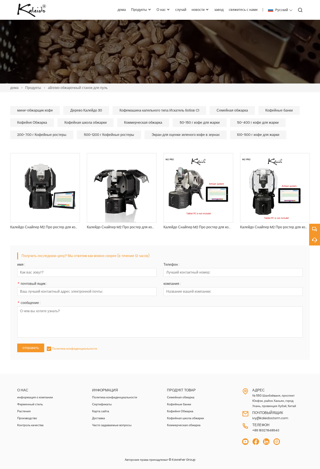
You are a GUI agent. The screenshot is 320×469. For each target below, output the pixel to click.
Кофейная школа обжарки (85, 122)
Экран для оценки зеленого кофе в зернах (186, 134)
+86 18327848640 (265, 430)
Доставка (98, 418)
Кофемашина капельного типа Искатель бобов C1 (159, 110)
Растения (24, 411)
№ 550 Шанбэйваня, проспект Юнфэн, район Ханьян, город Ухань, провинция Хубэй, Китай (274, 400)
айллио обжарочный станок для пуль (78, 87)
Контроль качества (30, 425)
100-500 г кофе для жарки (258, 134)
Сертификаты (102, 404)
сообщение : (28, 303)
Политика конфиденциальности (74, 348)
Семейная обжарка (232, 110)
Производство (27, 418)
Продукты (33, 87)
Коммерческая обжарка (143, 122)
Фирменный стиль (30, 404)
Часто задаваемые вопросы (111, 425)
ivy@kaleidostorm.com (270, 418)
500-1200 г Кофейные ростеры (109, 134)
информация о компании (35, 397)
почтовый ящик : (32, 284)
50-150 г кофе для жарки (200, 122)
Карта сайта (100, 411)
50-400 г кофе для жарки (258, 122)
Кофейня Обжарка (32, 122)
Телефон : (171, 265)
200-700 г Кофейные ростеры (41, 134)
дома (14, 87)
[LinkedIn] (266, 441)
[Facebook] (255, 441)
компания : (172, 284)
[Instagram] (276, 441)
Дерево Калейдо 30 (86, 110)
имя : (21, 265)
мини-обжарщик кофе (35, 110)
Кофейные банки (279, 110)
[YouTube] (245, 441)
